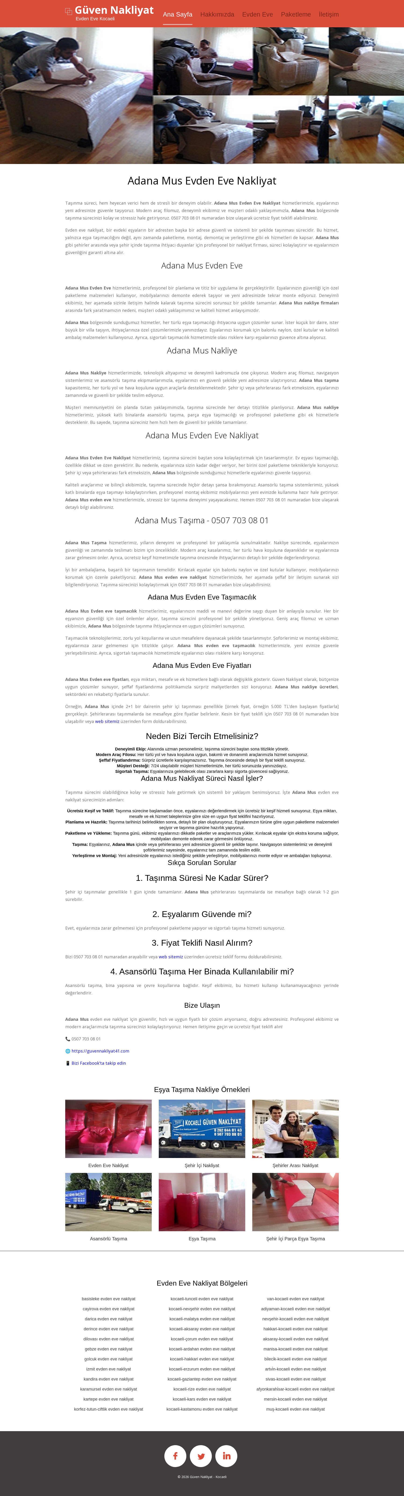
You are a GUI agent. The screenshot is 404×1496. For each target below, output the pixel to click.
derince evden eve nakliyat (108, 1329)
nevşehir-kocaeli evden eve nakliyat (295, 1319)
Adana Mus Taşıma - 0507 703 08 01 (202, 520)
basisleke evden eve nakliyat (108, 1299)
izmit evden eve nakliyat (108, 1369)
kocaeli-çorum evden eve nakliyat (202, 1339)
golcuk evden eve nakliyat (108, 1359)
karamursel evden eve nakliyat (108, 1389)
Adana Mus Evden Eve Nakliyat (202, 435)
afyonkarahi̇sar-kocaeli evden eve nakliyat (295, 1389)
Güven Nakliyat (114, 10)
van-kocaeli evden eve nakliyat (295, 1299)
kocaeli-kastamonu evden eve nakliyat (202, 1409)
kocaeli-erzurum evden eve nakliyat (202, 1369)
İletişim (329, 14)
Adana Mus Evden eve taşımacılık (202, 597)
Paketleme (296, 14)
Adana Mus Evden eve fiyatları (202, 665)
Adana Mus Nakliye (202, 350)
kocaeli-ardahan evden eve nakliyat (202, 1349)
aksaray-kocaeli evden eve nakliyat (295, 1339)
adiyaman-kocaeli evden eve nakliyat (295, 1309)
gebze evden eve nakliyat (108, 1349)
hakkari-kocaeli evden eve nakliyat (295, 1329)
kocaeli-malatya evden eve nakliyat (202, 1319)
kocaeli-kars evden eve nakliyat (202, 1399)
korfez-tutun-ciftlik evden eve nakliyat (108, 1409)
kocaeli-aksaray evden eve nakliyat (202, 1329)
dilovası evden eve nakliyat (108, 1339)
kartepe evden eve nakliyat (108, 1399)
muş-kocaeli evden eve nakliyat (295, 1409)
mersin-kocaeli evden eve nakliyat (295, 1399)
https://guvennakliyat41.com (100, 1051)
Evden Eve (257, 14)
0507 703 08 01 (185, 218)
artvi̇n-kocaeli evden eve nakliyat (295, 1369)
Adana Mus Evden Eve (202, 265)
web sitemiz (107, 721)
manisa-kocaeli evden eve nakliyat (295, 1349)
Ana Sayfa (177, 14)
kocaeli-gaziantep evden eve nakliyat (202, 1379)
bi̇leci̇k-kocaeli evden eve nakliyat (295, 1359)
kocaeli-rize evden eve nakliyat (202, 1389)
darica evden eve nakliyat (108, 1319)
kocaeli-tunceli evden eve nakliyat (202, 1299)
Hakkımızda (217, 14)
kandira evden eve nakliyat (108, 1379)
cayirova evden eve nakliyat (108, 1309)
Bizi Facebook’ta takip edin (99, 1063)
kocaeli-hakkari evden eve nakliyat (202, 1359)
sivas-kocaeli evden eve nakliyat (296, 1379)
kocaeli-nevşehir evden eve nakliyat (202, 1309)
